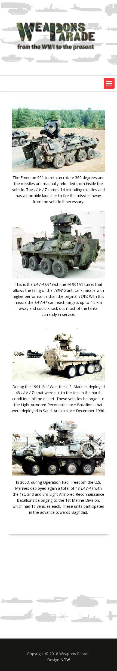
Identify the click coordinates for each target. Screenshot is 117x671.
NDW (65, 659)
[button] (109, 83)
